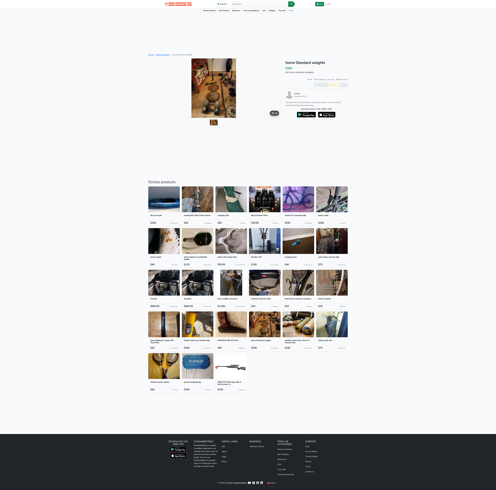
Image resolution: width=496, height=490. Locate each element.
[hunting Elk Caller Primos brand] (197, 199)
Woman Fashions (209, 10)
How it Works (311, 451)
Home (150, 54)
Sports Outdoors (163, 54)
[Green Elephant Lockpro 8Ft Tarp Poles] (164, 324)
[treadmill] (197, 283)
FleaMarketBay (240, 482)
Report (334, 85)
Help (307, 446)
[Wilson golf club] (332, 324)
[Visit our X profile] (253, 482)
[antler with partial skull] (231, 241)
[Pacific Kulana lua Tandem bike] (197, 324)
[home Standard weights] (265, 324)
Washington (321, 79)
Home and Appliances (251, 10)
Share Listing (322, 85)
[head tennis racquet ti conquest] (298, 283)
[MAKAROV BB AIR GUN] (231, 324)
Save (344, 85)
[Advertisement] (248, 33)
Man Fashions (224, 10)
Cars (264, 10)
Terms (308, 466)
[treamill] (164, 283)
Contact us (309, 471)
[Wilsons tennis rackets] (164, 366)
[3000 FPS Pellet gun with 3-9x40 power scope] (231, 366)
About (224, 451)
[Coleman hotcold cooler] (265, 283)
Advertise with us (257, 446)
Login (328, 4)
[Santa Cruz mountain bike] (298, 199)
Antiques (272, 10)
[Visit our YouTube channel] (249, 482)
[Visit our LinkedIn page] (261, 482)
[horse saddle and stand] (231, 283)
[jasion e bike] (332, 199)
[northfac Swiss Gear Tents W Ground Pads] (298, 324)
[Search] (291, 4)
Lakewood (330, 79)
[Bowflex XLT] (265, 241)
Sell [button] (320, 4)
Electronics (236, 10)
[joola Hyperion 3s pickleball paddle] (197, 241)
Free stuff (281, 10)
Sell (223, 446)
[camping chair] (231, 199)
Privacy (308, 461)
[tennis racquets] (332, 283)
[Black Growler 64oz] (265, 199)
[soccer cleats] (164, 241)
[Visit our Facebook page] (257, 482)
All (292, 10)
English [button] (273, 483)
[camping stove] (298, 241)
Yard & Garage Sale (285, 474)
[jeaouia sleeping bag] (197, 366)
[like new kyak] (164, 199)
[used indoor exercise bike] (332, 241)
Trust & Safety (311, 456)
